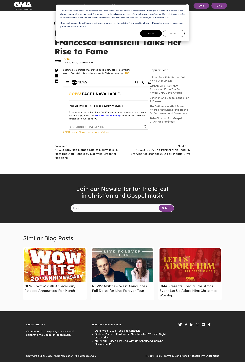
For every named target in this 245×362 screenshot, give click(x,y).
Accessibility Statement (204, 355)
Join (201, 5)
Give (219, 5)
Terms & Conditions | (177, 355)
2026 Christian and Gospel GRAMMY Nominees (166, 120)
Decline (173, 33)
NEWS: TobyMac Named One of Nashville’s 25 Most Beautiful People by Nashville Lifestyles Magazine (86, 154)
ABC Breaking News (74, 132)
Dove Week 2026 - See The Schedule (117, 330)
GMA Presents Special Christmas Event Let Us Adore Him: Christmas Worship (188, 290)
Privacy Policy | (154, 355)
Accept (151, 33)
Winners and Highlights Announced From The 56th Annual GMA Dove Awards (166, 89)
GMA (67, 59)
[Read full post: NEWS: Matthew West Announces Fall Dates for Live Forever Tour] (122, 265)
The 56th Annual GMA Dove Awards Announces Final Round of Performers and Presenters (169, 110)
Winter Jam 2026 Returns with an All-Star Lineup (168, 79)
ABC (127, 73)
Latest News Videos (97, 132)
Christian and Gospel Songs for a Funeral (169, 99)
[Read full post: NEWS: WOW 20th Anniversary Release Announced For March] (54, 265)
